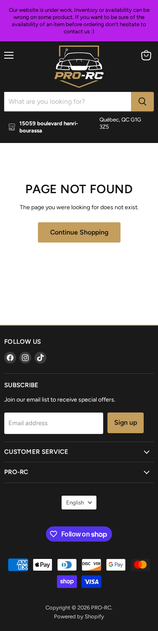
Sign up (125, 422)
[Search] (142, 101)
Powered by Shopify (79, 616)
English (75, 502)
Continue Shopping (79, 232)
